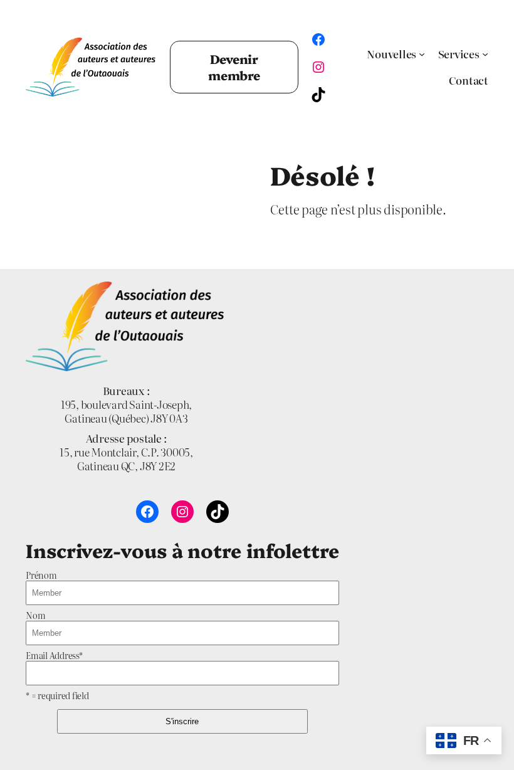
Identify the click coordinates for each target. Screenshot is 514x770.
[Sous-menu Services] (485, 54)
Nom (35, 615)
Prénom (41, 575)
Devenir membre (234, 66)
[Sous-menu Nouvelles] (422, 54)
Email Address (54, 655)
